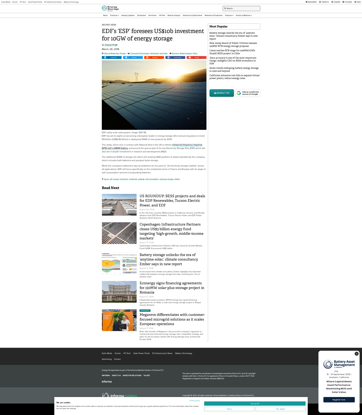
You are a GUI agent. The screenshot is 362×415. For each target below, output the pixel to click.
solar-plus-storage (166, 179)
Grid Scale (163, 53)
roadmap (141, 179)
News (113, 25)
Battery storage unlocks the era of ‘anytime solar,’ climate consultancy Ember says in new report (169, 259)
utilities (177, 179)
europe (116, 179)
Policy (195, 53)
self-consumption (152, 179)
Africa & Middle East (111, 53)
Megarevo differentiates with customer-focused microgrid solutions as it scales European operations (172, 319)
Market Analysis (186, 53)
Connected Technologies (139, 53)
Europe (123, 53)
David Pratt (111, 45)
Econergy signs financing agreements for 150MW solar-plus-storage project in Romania (172, 288)
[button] (112, 57)
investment (123, 179)
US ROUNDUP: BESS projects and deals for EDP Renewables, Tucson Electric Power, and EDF (172, 200)
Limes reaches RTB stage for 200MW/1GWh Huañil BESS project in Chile (232, 52)
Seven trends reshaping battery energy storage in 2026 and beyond (234, 69)
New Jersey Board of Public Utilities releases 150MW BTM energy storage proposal (233, 45)
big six (106, 179)
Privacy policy (195, 400)
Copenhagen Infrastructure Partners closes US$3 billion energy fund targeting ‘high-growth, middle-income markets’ (171, 231)
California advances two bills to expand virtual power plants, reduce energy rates (234, 77)
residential (133, 179)
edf (111, 179)
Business (175, 53)
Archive (106, 25)
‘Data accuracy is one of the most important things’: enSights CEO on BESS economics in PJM (233, 60)
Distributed (154, 53)
